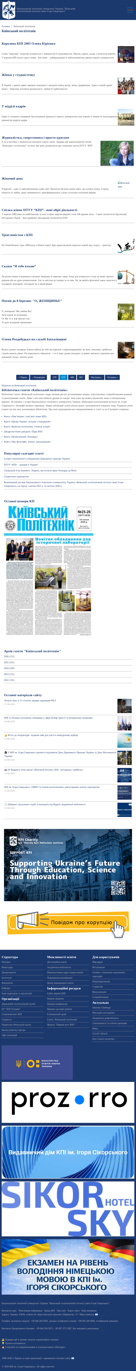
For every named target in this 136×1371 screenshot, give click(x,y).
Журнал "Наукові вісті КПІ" (61, 1025)
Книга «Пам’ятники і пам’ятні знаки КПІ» (25, 416)
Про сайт (61, 1310)
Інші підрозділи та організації (17, 993)
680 (73, 377)
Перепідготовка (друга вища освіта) (65, 972)
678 (56, 377)
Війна (95, 1028)
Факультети (7, 983)
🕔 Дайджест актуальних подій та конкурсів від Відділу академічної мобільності (45, 804)
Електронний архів (56, 1014)
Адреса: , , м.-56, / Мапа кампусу (48, 1314)
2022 (6, 680)
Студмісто (7, 1019)
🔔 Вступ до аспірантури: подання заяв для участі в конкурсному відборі (41, 735)
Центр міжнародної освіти (60, 983)
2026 (6, 656)
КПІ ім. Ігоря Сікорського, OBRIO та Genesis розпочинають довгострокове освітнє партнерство (52, 787)
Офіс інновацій (9, 1035)
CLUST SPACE (100, 1033)
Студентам (97, 986)
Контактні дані (9, 1310)
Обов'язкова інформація (30, 1310)
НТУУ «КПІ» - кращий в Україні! (21, 464)
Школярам (97, 962)
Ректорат (6, 962)
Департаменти (9, 972)
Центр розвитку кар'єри (14, 1030)
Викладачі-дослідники (103, 1013)
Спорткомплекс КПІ (12, 1014)
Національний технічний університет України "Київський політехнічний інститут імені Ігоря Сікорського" (46, 9)
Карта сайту (74, 1310)
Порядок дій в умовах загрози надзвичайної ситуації (31, 1339)
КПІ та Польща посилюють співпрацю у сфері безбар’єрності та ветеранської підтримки (48, 718)
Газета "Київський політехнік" (62, 1019)
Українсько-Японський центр (16, 1025)
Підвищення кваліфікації (59, 978)
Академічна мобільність (59, 967)
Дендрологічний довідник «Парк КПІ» (23, 431)
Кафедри (6, 988)
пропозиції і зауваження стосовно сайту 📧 (52, 1358)
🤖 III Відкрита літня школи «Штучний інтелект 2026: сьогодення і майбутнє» (43, 770)
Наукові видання (55, 998)
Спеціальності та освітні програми (109, 1023)
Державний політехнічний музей (18, 1004)
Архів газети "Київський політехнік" (32, 651)
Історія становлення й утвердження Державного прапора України (37, 458)
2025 (6, 662)
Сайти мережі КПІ (56, 993)
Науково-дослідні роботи (59, 1009)
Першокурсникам (101, 981)
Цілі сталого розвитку (103, 1039)
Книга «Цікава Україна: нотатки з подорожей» (27, 421)
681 (82, 377)
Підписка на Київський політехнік (19, 385)
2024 (6, 668)
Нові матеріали (89, 1310)
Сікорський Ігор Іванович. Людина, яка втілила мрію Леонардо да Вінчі (40, 470)
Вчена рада (7, 967)
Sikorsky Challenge (101, 1007)
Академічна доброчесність (105, 1018)
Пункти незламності (15, 1343)
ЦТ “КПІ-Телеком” (11, 1009)
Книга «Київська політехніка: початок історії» (27, 426)
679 (65, 377)
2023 (6, 674)
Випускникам (99, 992)
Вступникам (98, 967)
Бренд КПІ (49, 1310)
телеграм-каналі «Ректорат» (52, 1347)
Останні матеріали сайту (23, 695)
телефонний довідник (107, 1321)
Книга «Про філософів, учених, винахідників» (27, 442)
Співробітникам (100, 997)
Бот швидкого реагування (86, 1328)
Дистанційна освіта (57, 962)
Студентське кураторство (16, 476)
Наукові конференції (57, 1004)
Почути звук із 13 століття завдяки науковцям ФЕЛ (30, 700)
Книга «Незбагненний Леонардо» (21, 437)
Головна (6, 26)
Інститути (7, 978)
